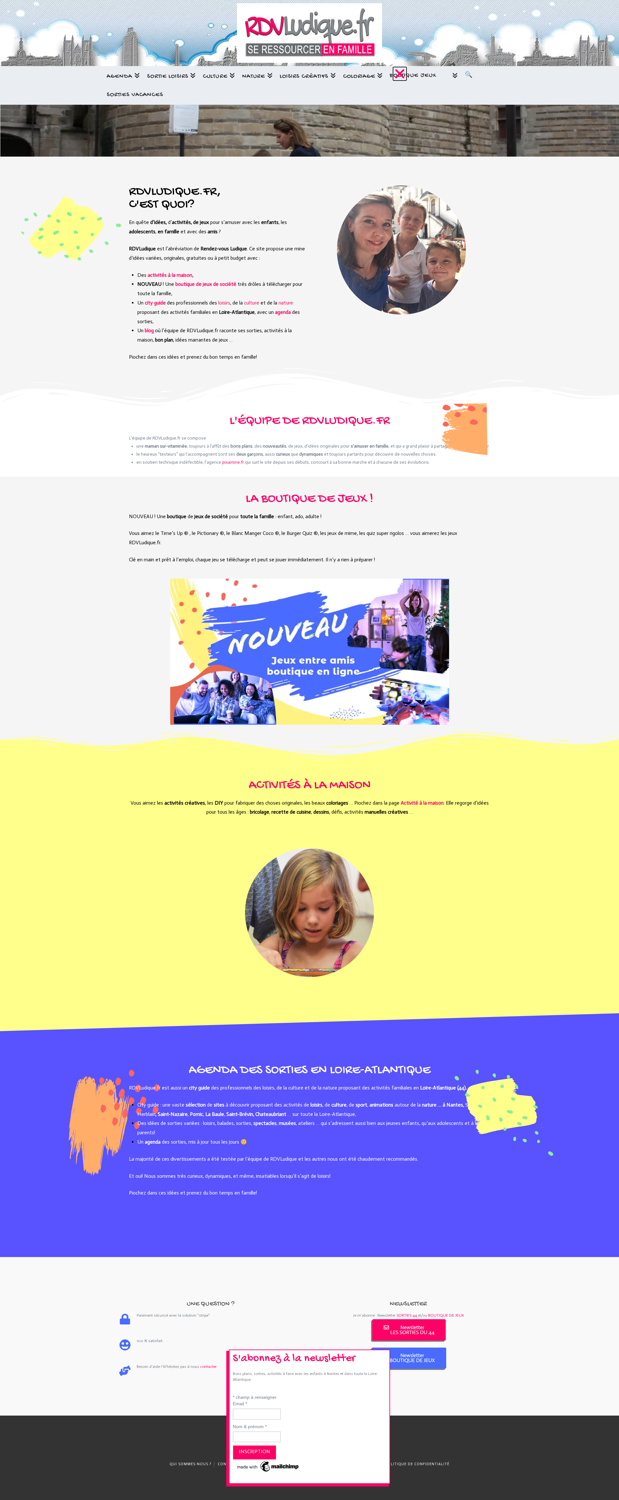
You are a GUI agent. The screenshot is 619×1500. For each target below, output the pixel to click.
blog (149, 330)
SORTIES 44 (407, 1315)
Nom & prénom (250, 1426)
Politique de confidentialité (417, 1464)
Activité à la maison (422, 803)
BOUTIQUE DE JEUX (446, 1315)
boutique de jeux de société (205, 284)
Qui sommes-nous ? (190, 1464)
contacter (208, 1366)
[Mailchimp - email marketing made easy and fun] (268, 1466)
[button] (399, 73)
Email (240, 1403)
